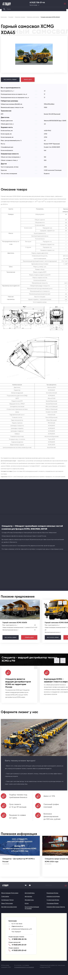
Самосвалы (5, 896)
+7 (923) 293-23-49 (19, 945)
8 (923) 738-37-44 (37, 2)
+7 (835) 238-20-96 (48, 885)
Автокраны (28, 896)
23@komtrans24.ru (17, 926)
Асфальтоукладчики (53, 896)
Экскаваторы (29, 900)
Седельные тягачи (7, 900)
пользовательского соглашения (24, 967)
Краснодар (33, 5)
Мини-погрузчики (7, 903)
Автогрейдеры (29, 893)
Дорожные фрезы (52, 903)
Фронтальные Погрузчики (9, 893)
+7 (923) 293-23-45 (19, 950)
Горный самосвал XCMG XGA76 (14, 622)
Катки (27, 903)
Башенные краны (52, 893)
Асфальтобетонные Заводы (56, 907)
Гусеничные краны (53, 900)
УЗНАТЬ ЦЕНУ (28, 79)
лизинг (11, 637)
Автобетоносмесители (9, 907)
